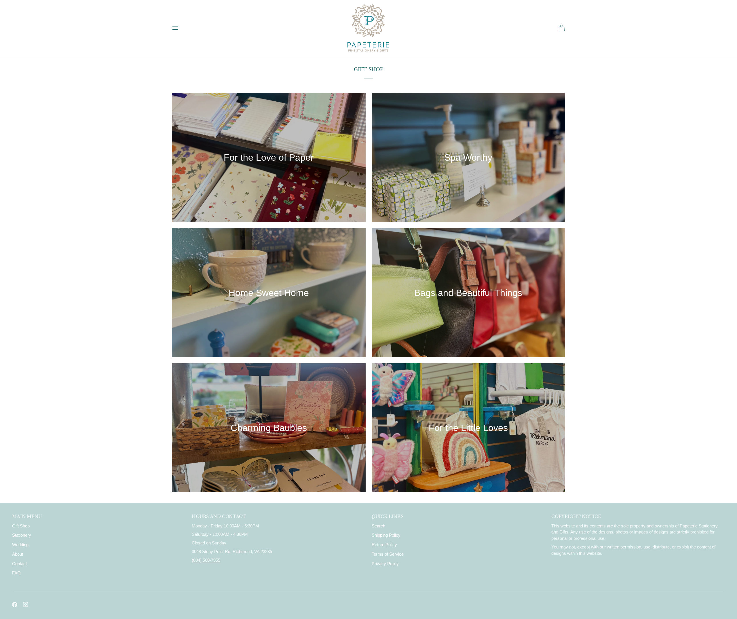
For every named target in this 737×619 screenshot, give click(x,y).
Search (378, 526)
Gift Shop (21, 526)
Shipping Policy (386, 535)
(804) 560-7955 (206, 560)
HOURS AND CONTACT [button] (219, 516)
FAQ (16, 573)
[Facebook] (14, 604)
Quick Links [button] (387, 516)
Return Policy (384, 544)
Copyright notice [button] (576, 516)
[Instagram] (25, 604)
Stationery (21, 535)
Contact (19, 563)
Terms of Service (388, 554)
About (17, 554)
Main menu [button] (27, 516)
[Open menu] (180, 28)
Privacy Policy (385, 563)
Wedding (20, 544)
